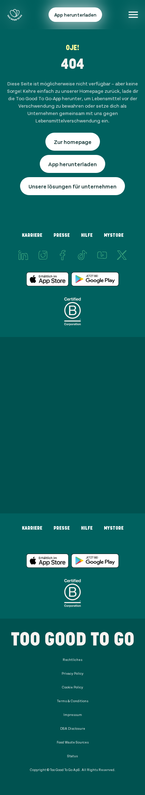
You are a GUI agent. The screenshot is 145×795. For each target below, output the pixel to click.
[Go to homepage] (15, 15)
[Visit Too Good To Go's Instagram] (43, 255)
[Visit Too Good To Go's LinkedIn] (23, 255)
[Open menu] (133, 14)
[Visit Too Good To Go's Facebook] (62, 255)
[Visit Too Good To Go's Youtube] (102, 255)
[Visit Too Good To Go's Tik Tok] (82, 255)
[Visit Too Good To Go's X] (121, 255)
